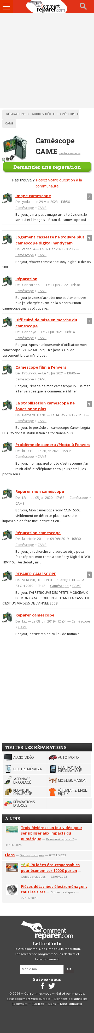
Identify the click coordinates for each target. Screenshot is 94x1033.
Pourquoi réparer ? (60, 839)
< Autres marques (69, 153)
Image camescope (33, 195)
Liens (10, 854)
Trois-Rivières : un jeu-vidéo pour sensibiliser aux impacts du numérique (51, 833)
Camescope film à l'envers (40, 367)
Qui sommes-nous (37, 993)
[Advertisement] (47, 61)
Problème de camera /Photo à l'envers (52, 444)
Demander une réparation (47, 166)
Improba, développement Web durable (46, 996)
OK (69, 969)
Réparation (26, 278)
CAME (42, 207)
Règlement (19, 1004)
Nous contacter (71, 1004)
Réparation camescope (38, 532)
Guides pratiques (32, 855)
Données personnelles (70, 999)
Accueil (47, 6)
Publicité (38, 1004)
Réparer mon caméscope (39, 491)
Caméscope (24, 207)
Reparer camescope (34, 615)
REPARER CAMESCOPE (35, 573)
